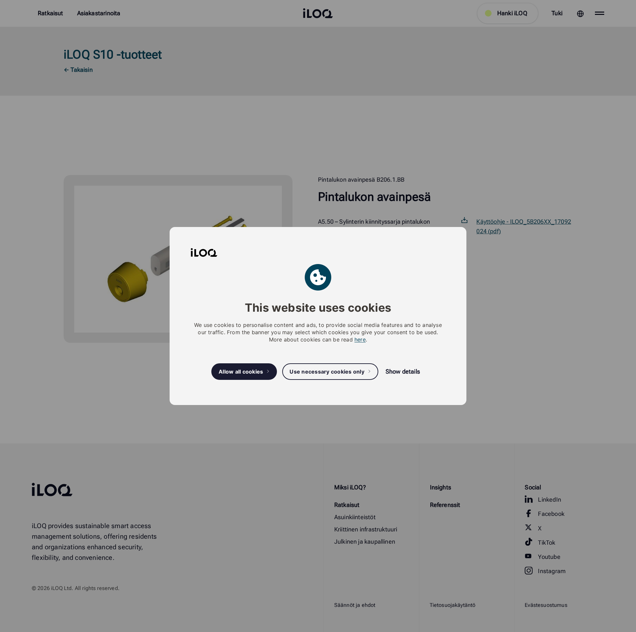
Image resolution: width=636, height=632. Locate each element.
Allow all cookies (241, 371)
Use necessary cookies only (327, 371)
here (360, 339)
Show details (403, 371)
